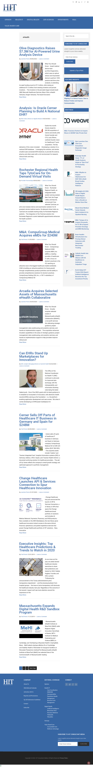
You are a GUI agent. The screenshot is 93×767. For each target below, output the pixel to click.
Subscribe (26, 707)
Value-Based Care (49, 724)
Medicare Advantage (53, 729)
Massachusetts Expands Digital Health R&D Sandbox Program (39, 609)
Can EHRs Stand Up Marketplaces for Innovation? (33, 356)
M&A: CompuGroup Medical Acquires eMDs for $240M (39, 233)
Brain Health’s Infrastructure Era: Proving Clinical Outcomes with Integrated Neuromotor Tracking (81, 241)
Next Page (33, 668)
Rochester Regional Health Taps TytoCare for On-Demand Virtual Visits (38, 173)
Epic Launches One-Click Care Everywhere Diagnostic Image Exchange (81, 146)
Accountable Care (52, 727)
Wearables (50, 717)
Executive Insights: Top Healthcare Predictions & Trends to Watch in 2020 (37, 547)
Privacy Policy (63, 758)
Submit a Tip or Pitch (76, 70)
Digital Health (48, 706)
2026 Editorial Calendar (30, 688)
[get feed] (74, 2)
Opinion (47, 684)
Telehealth (50, 715)
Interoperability (51, 694)
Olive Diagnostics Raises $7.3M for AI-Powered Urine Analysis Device (39, 51)
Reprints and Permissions (31, 696)
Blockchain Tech (51, 710)
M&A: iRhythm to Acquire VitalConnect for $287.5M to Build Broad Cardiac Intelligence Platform (80, 179)
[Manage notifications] (88, 763)
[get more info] (88, 2)
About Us (26, 684)
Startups (47, 721)
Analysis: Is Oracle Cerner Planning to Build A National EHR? (39, 111)
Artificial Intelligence (53, 708)
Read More (22, 97)
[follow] (77, 2)
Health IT (47, 688)
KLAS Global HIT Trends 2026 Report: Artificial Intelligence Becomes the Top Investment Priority (82, 274)
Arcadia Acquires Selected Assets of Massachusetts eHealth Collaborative (38, 294)
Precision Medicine (52, 712)
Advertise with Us (28, 692)
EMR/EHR (50, 692)
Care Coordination (52, 690)
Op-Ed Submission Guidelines (32, 699)
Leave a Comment (44, 59)
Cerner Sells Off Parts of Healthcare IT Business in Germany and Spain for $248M (37, 420)
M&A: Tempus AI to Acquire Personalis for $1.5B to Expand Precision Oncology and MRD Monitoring (82, 224)
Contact (26, 703)
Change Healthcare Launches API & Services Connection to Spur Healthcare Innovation (37, 483)
